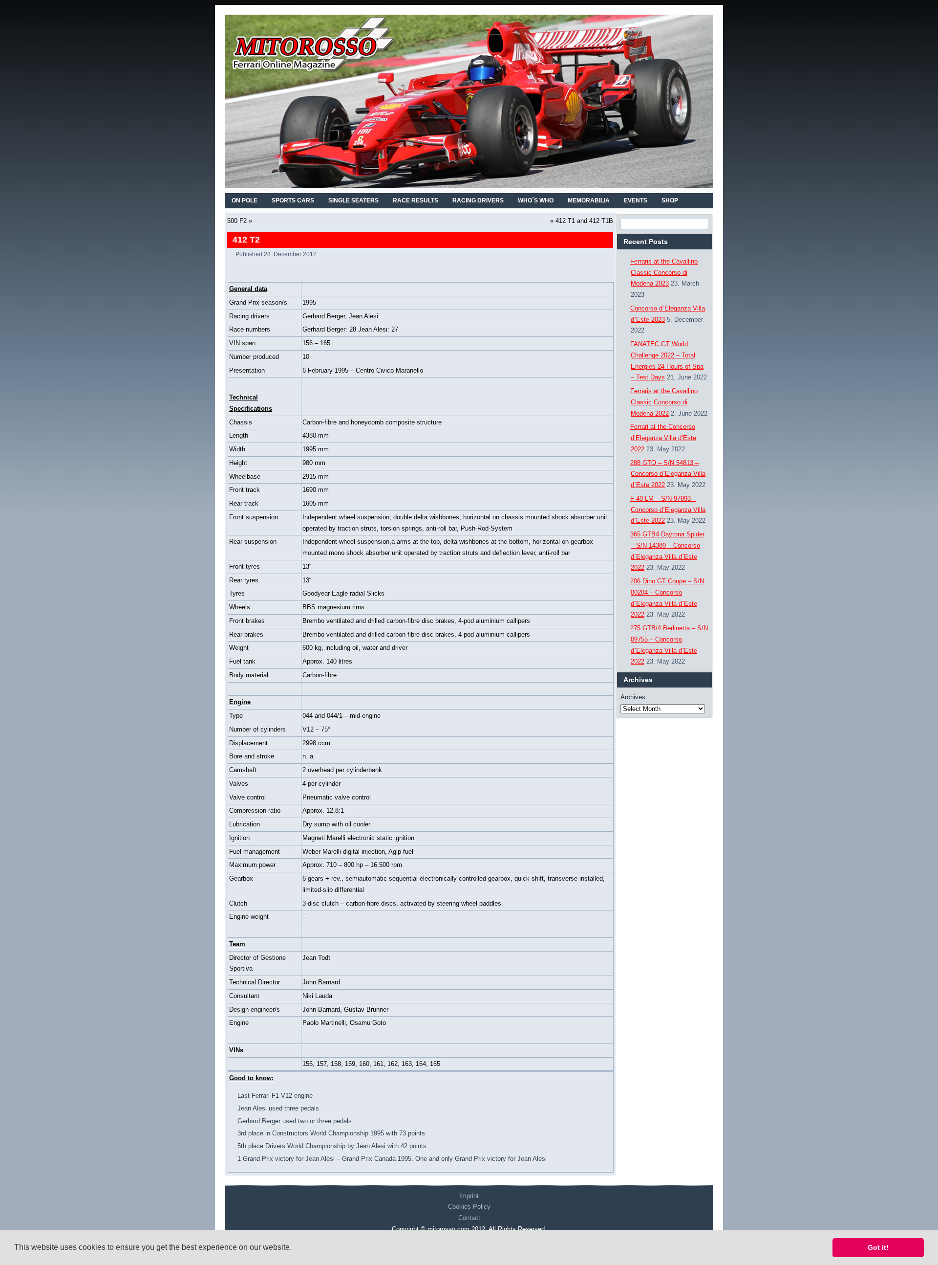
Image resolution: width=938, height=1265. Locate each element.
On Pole (244, 200)
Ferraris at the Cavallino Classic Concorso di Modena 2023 (664, 273)
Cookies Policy (469, 1206)
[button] (295, 1248)
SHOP (669, 200)
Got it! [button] (878, 1247)
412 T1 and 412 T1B (584, 220)
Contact (469, 1217)
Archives (632, 697)
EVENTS (635, 200)
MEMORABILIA (589, 200)
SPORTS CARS (293, 200)
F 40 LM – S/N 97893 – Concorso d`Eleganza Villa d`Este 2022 (667, 510)
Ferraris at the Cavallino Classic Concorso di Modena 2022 (664, 402)
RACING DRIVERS (478, 200)
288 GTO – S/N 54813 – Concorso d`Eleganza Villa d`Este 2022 (667, 474)
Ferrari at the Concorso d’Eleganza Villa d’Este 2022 (663, 438)
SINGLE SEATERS (353, 200)
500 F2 (237, 220)
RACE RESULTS (415, 200)
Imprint (469, 1195)
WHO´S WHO (536, 200)
